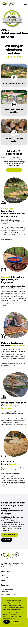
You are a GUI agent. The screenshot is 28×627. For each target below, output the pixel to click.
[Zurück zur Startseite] (8, 4)
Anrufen (7, 539)
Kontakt (3, 580)
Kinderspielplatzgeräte (7, 589)
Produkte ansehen (14, 170)
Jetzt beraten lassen (10, 534)
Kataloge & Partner (6, 577)
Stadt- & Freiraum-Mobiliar (8, 594)
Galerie (3, 575)
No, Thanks (16, 621)
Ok (6, 621)
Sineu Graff (19, 418)
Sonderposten (4, 591)
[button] (26, 4)
